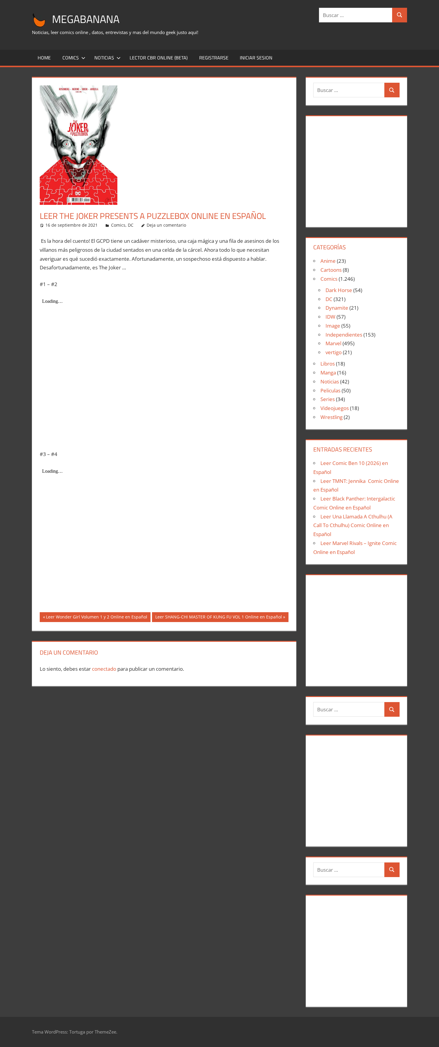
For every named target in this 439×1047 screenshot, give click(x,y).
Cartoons (331, 269)
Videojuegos (334, 408)
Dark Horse (339, 290)
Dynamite (337, 307)
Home (44, 57)
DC (130, 225)
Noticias (104, 57)
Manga (328, 372)
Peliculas (330, 390)
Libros (327, 363)
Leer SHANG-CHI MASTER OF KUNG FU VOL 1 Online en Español (218, 618)
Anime (328, 260)
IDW (330, 316)
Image (333, 325)
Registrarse (213, 57)
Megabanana (85, 19)
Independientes (344, 334)
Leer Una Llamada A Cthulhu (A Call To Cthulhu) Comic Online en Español (352, 525)
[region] (356, 169)
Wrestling (331, 417)
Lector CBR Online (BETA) (159, 57)
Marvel (333, 343)
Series (327, 399)
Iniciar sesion (256, 57)
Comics (70, 57)
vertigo (334, 352)
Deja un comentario (166, 225)
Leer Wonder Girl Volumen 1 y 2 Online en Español (96, 618)
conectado (104, 668)
